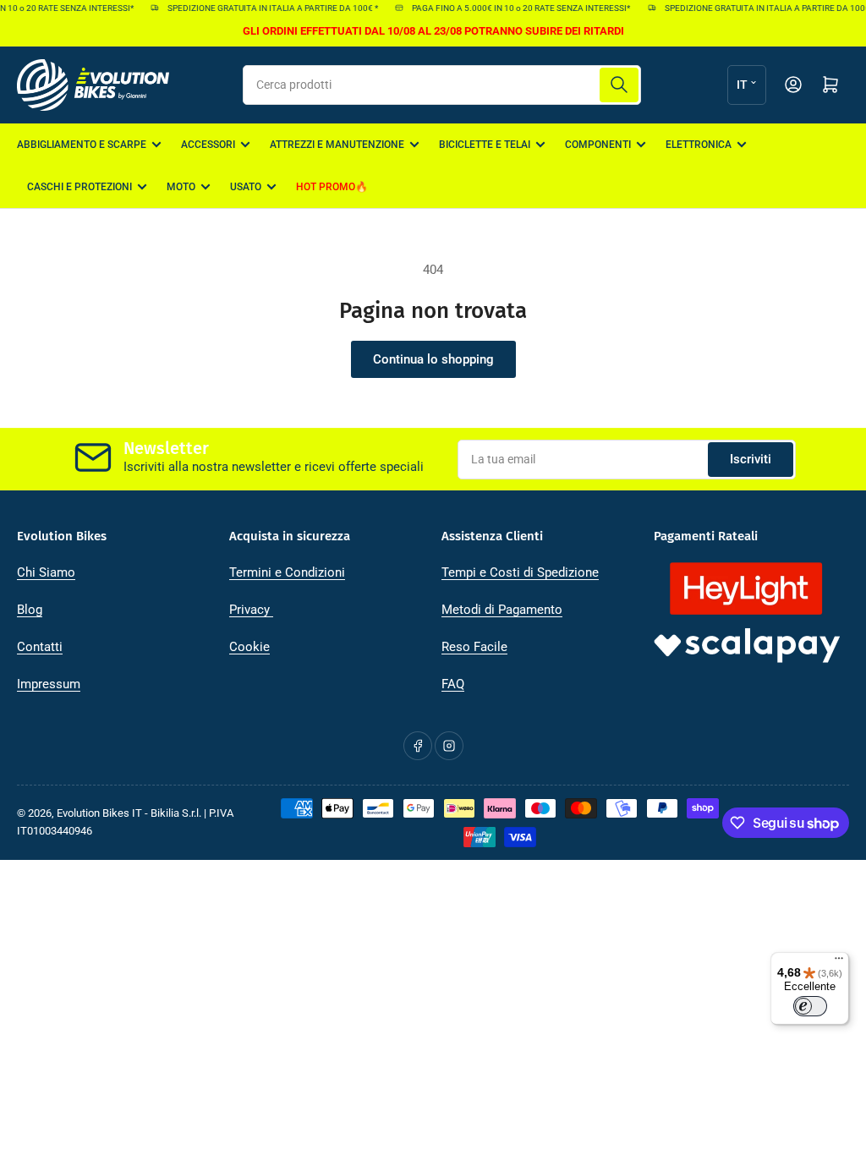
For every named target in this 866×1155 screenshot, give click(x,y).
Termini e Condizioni (287, 572)
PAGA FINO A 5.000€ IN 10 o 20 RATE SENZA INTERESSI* (515, 8)
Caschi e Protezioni (79, 187)
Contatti (40, 646)
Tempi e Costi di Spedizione (520, 572)
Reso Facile (474, 646)
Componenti (598, 145)
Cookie (249, 646)
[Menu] (839, 962)
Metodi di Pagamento (501, 609)
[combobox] (442, 85)
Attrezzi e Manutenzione (337, 145)
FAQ (452, 684)
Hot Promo (325, 187)
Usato (245, 187)
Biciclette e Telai (484, 145)
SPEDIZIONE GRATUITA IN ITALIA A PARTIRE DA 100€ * (266, 8)
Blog (29, 609)
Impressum (48, 684)
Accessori (208, 145)
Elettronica (699, 145)
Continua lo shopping (433, 359)
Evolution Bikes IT (99, 813)
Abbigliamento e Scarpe (81, 145)
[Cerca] (619, 84)
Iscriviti (750, 459)
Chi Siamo (46, 572)
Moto (181, 187)
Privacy (251, 609)
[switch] (810, 1006)
